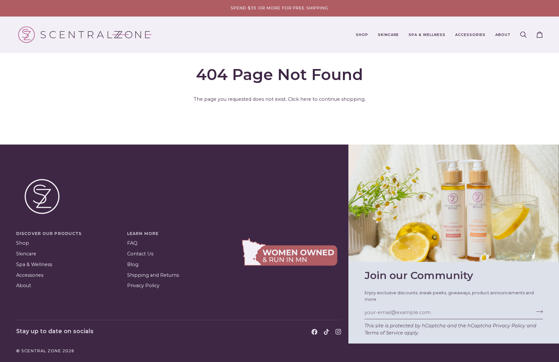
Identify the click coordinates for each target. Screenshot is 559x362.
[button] (362, 35)
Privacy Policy (509, 326)
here (305, 99)
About (23, 285)
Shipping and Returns (153, 275)
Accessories (29, 275)
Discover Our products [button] (49, 233)
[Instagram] (338, 332)
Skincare (26, 254)
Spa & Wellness (34, 264)
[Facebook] (314, 332)
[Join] (537, 311)
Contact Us (140, 254)
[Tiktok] (326, 332)
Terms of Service (384, 333)
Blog (132, 264)
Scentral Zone (41, 350)
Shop (22, 243)
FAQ (132, 243)
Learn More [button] (143, 233)
